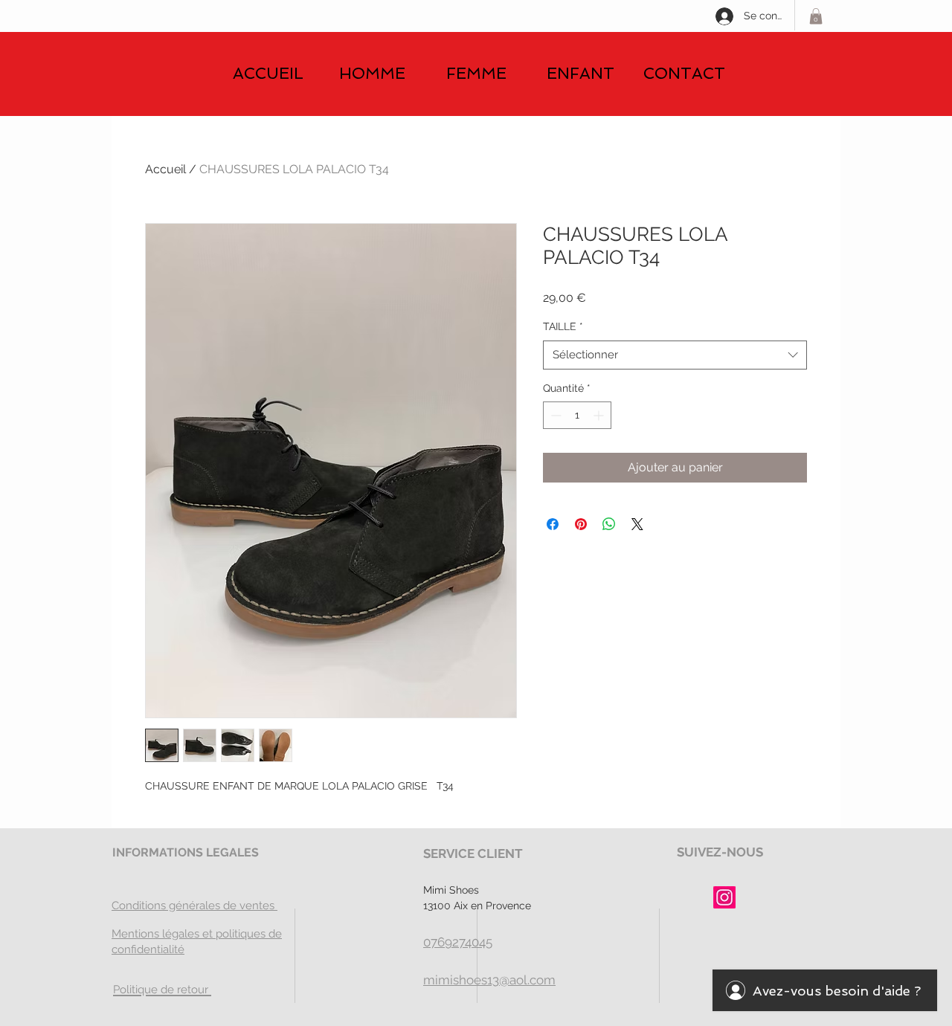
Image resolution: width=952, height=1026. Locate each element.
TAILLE (563, 326)
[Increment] (600, 415)
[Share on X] (637, 524)
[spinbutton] (577, 415)
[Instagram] (724, 897)
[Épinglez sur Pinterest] (581, 524)
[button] (816, 16)
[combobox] (675, 355)
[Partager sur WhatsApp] (609, 524)
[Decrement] (554, 415)
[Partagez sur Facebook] (553, 524)
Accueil (165, 169)
